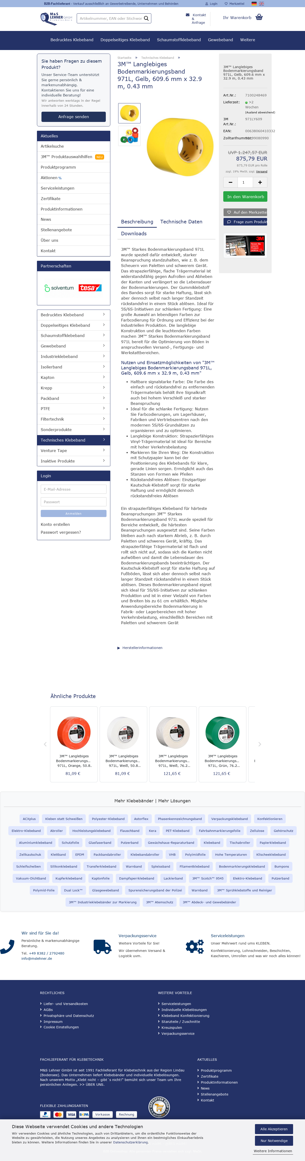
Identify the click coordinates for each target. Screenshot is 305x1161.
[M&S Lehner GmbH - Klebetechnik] (56, 18)
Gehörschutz (283, 831)
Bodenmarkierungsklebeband (242, 866)
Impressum (53, 1022)
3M (148, 902)
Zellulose (257, 831)
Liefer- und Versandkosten (66, 1004)
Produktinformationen (61, 209)
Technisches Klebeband (63, 440)
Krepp (46, 388)
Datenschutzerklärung (130, 1142)
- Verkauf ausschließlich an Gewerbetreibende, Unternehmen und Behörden (124, 3)
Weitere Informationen (273, 1151)
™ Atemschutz (162, 902)
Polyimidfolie (195, 854)
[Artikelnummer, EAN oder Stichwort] (146, 19)
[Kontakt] (7, 947)
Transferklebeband (101, 866)
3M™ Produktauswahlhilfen (72, 157)
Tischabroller (240, 842)
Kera (152, 831)
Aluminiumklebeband (35, 842)
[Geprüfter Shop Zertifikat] (159, 1107)
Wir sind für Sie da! (40, 933)
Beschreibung (137, 221)
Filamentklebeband (194, 866)
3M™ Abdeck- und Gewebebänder (209, 902)
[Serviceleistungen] (195, 947)
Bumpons (281, 866)
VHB (172, 854)
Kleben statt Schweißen (63, 819)
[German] (254, 3)
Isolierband (51, 367)
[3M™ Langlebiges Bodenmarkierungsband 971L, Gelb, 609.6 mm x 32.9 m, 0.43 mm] (180, 147)
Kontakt (48, 251)
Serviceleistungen (57, 188)
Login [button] (213, 3)
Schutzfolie (70, 842)
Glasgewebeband (105, 890)
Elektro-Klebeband (26, 831)
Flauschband (129, 831)
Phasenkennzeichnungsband (180, 819)
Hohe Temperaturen (231, 854)
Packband (50, 398)
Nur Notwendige (274, 1141)
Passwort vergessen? (61, 532)
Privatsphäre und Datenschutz (69, 1016)
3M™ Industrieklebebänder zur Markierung (103, 902)
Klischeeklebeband (271, 854)
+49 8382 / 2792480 (46, 953)
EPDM (79, 854)
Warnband (134, 866)
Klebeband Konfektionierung (185, 1016)
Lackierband (173, 878)
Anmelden (74, 513)
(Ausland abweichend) (260, 112)
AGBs (48, 1010)
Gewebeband (220, 40)
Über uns (49, 240)
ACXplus (29, 819)
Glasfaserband (100, 842)
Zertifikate (51, 198)
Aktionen (51, 178)
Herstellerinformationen (142, 648)
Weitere (247, 40)
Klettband (58, 854)
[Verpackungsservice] (103, 947)
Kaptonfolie (101, 878)
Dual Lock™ (73, 890)
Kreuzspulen (172, 1027)
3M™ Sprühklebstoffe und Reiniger (244, 890)
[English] (261, 3)
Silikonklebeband (63, 866)
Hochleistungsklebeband (91, 831)
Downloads (134, 233)
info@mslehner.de (36, 958)
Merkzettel (236, 3)
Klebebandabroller (145, 854)
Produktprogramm (58, 167)
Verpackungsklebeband (229, 819)
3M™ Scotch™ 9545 (208, 878)
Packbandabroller (107, 854)
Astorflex (141, 819)
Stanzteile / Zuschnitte (181, 1022)
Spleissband (160, 866)
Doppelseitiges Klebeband (125, 40)
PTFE (45, 409)
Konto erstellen (55, 524)
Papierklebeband (273, 842)
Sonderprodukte (56, 429)
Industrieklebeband (59, 356)
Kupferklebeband (69, 878)
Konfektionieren (269, 819)
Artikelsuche (52, 146)
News (46, 219)
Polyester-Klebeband (108, 819)
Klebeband (212, 842)
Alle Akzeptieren (274, 1129)
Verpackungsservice (138, 936)
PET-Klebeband (177, 831)
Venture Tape (54, 450)
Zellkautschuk (30, 854)
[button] (230, 182)
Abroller (56, 831)
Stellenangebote (56, 230)
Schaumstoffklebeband (179, 40)
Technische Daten (181, 221)
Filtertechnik (52, 419)
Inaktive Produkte (58, 461)
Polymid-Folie (44, 890)
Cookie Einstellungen (61, 1027)
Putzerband (129, 842)
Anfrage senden (73, 117)
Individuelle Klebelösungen (184, 1010)
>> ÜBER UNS (91, 1084)
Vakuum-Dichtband (31, 878)
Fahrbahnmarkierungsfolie (219, 831)
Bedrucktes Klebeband (72, 40)
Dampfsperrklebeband (136, 878)
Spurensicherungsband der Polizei (155, 890)
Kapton (47, 377)
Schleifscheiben (28, 866)
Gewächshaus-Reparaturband (171, 842)
